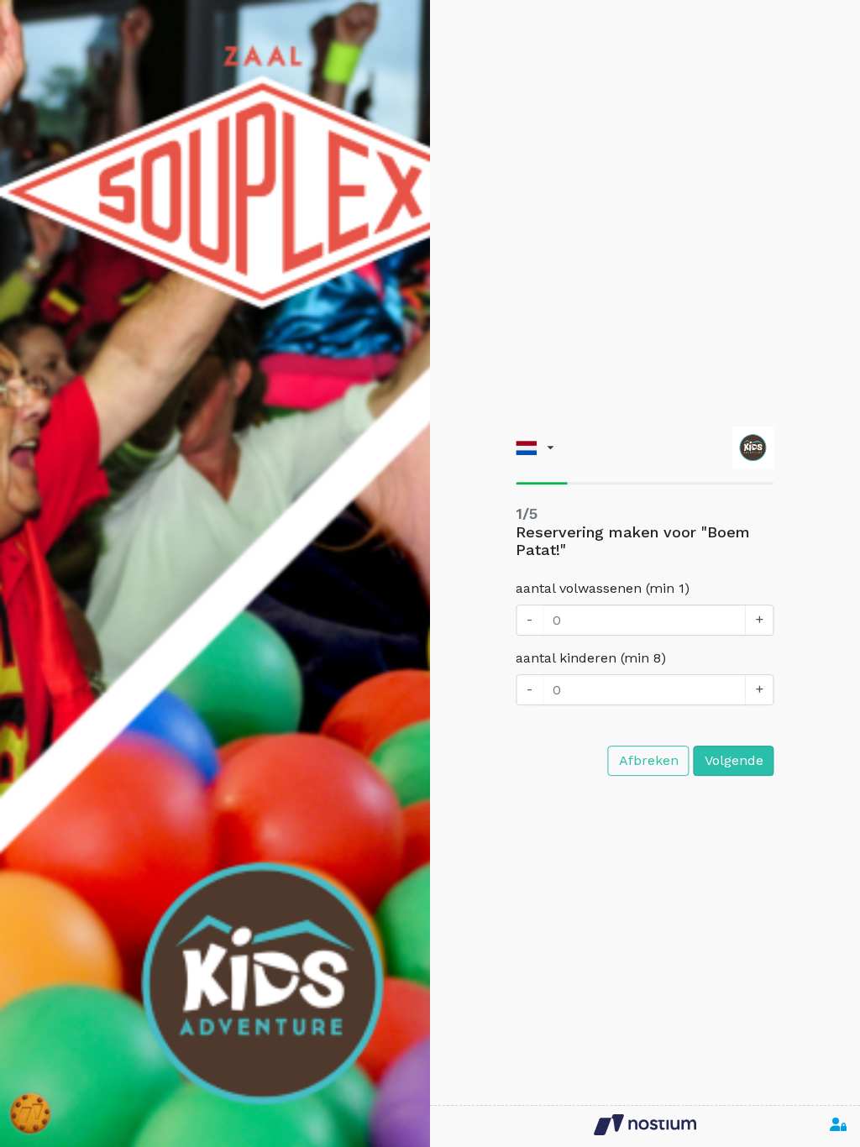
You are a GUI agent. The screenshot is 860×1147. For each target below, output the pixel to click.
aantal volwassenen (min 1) (603, 588)
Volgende (734, 760)
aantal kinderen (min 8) (591, 658)
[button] (534, 447)
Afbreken (649, 760)
